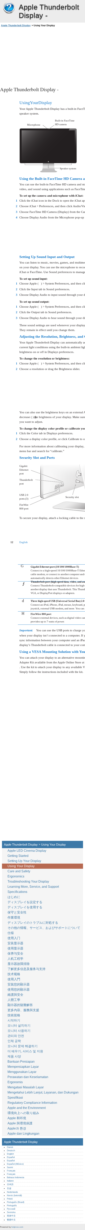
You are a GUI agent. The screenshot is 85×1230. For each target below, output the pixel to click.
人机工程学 (15, 958)
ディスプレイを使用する (25, 907)
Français (11, 1170)
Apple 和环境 (17, 1118)
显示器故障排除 (19, 963)
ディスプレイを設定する (25, 902)
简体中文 (11, 1216)
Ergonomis (15, 1082)
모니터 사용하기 (19, 1030)
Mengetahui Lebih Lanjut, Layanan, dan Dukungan (43, 1092)
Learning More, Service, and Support (33, 886)
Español (11, 1157)
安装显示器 (15, 943)
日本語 (10, 1184)
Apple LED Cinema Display (27, 850)
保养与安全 (16, 953)
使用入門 (14, 979)
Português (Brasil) (15, 1202)
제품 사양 (14, 1056)
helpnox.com (17, 1227)
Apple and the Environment (27, 1108)
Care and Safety (19, 871)
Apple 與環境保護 (20, 1123)
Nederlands (12, 1192)
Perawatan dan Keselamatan (28, 1077)
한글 (9, 1188)
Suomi (10, 1167)
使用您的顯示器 (19, 989)
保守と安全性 (17, 912)
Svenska (11, 1212)
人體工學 (14, 999)
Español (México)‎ (15, 1164)
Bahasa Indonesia (15, 1177)
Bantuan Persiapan (21, 1061)
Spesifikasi (15, 1097)
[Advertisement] (42, 56)
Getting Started (18, 855)
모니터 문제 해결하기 (23, 1046)
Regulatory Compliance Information (32, 1102)
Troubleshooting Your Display (28, 881)
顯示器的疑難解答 (20, 1005)
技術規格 (14, 1015)
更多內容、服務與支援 (23, 1010)
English (10, 1154)
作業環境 (14, 917)
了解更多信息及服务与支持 (26, 969)
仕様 (11, 933)
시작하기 (14, 1020)
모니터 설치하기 (19, 1025)
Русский (11, 1209)
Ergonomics (16, 876)
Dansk (10, 1147)
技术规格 (14, 974)
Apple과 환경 (17, 1128)
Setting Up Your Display (24, 861)
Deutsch (11, 1150)
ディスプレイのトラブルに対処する (33, 922)
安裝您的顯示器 (19, 984)
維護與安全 (16, 994)
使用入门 (14, 938)
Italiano (10, 1181)
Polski (10, 1199)
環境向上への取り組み (24, 1113)
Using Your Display (21, 866)
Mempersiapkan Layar (23, 1066)
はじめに (14, 897)
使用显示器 (16, 948)
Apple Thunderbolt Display (9, 8)
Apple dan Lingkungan (23, 1133)
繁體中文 (11, 1220)
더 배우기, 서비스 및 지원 (25, 1051)
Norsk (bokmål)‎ (14, 1195)
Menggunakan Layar (22, 1072)
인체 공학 (14, 1041)
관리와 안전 (16, 1035)
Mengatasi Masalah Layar (26, 1087)
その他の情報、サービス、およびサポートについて (44, 927)
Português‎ (12, 1205)
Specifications (17, 891)
